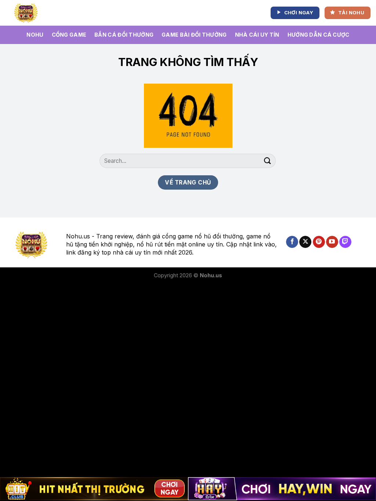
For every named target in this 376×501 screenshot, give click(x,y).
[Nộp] (267, 161)
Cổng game (69, 35)
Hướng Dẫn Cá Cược (319, 35)
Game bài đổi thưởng (194, 35)
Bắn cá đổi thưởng (123, 35)
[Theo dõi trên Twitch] (345, 242)
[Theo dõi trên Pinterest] (319, 242)
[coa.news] (27, 13)
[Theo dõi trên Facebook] (292, 242)
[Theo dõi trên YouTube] (332, 242)
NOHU (34, 35)
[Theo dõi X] (305, 242)
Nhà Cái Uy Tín (257, 35)
